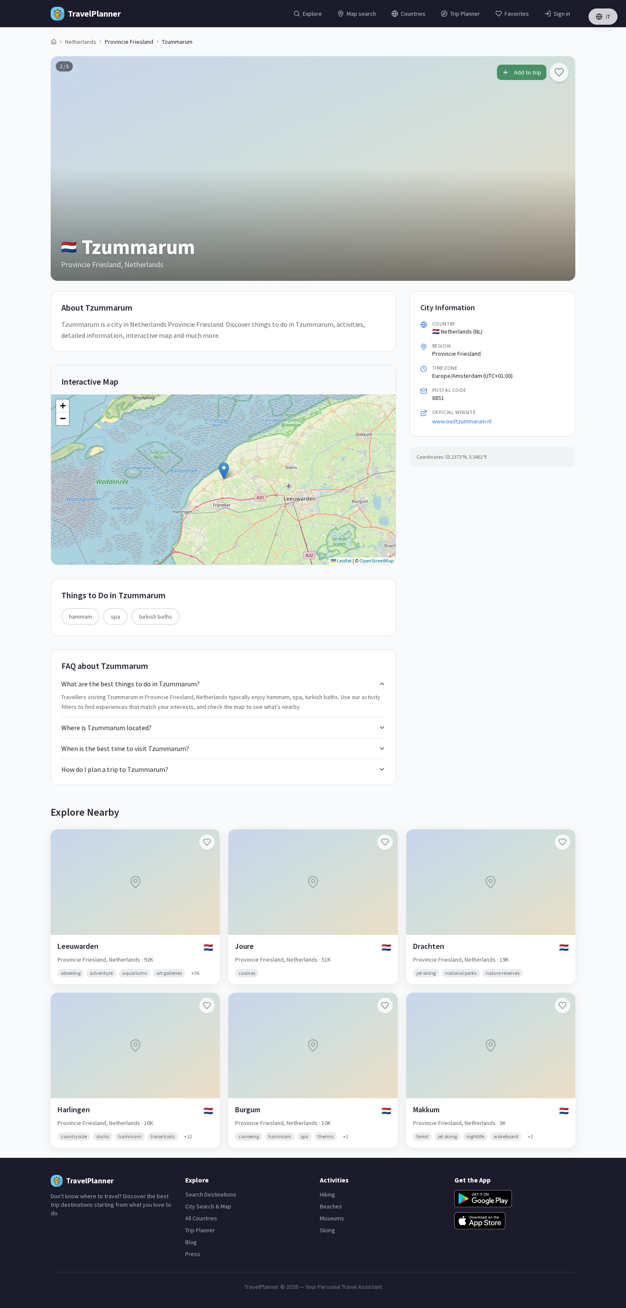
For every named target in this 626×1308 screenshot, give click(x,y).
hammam (80, 616)
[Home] (54, 42)
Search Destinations (210, 1194)
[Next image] (561, 168)
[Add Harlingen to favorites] (207, 1005)
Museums (332, 1218)
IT (608, 16)
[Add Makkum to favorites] (562, 1005)
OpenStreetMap (376, 560)
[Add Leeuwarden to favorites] (207, 842)
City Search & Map (208, 1206)
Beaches (331, 1206)
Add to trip (527, 72)
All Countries (201, 1218)
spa (115, 616)
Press (192, 1254)
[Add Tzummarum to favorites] (559, 72)
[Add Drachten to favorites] (562, 842)
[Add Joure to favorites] (385, 842)
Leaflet (344, 560)
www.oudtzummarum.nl (461, 421)
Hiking (327, 1194)
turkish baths (155, 616)
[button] (223, 471)
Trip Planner (200, 1230)
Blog (191, 1242)
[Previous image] (64, 168)
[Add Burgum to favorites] (385, 1005)
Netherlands (80, 42)
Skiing (327, 1230)
